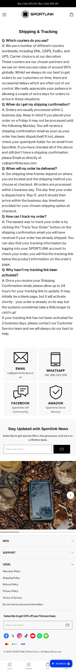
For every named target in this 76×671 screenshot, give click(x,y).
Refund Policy (10, 584)
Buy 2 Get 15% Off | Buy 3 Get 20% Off (38, 3)
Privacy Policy (10, 591)
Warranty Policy (11, 571)
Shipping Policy (11, 577)
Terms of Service (12, 597)
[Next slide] (70, 495)
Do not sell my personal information (23, 604)
